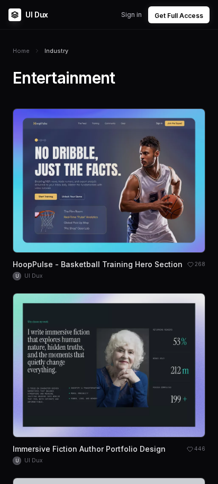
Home (21, 50)
